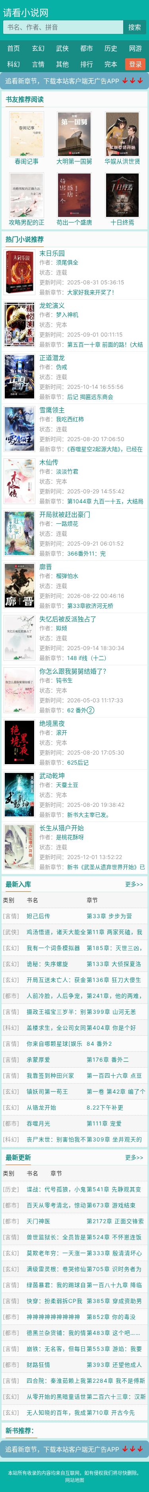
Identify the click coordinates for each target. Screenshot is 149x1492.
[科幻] (11, 1027)
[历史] (11, 1189)
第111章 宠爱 (104, 1123)
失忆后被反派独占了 (68, 619)
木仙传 (48, 462)
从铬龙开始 (41, 1107)
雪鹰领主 (52, 410)
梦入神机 (67, 314)
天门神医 (38, 1221)
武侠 (62, 48)
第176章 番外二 (108, 1059)
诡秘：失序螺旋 (47, 963)
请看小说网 (25, 12)
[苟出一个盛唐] (74, 176)
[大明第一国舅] (74, 115)
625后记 (78, 762)
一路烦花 (67, 523)
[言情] (11, 916)
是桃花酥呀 (70, 837)
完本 (110, 64)
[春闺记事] (26, 115)
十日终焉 (122, 222)
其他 (62, 64)
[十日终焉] (122, 176)
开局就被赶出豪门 (64, 514)
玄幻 (38, 48)
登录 (135, 64)
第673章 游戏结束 (111, 1205)
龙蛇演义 (52, 305)
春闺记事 (27, 161)
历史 (110, 48)
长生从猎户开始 (61, 828)
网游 (135, 48)
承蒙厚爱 (38, 1059)
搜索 (134, 27)
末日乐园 (52, 253)
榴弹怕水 (67, 575)
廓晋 (45, 567)
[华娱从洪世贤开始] (122, 115)
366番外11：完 (86, 553)
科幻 (13, 64)
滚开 (61, 732)
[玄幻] (11, 947)
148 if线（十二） (88, 657)
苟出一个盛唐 (74, 222)
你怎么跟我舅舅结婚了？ (74, 671)
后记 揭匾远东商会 (90, 396)
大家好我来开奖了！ (92, 292)
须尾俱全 (67, 262)
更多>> (134, 884)
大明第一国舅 (74, 161)
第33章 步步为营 (109, 916)
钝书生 (64, 680)
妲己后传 (38, 916)
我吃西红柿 (70, 419)
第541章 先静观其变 (114, 1189)
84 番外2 (99, 1043)
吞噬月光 (38, 1123)
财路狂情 (38, 1364)
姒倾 (61, 628)
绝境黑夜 (52, 723)
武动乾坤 (52, 776)
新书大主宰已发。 (89, 814)
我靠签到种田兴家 (50, 1075)
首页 (13, 48)
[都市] (11, 995)
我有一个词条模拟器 (53, 947)
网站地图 (74, 1480)
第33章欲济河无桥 (90, 605)
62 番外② (80, 710)
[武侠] (11, 931)
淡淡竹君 (67, 471)
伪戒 (61, 366)
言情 (38, 64)
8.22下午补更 (105, 1107)
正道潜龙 (52, 358)
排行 (86, 64)
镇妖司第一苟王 (47, 1091)
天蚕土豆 (67, 784)
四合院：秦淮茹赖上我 (56, 1380)
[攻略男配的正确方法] (26, 176)
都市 (86, 48)
